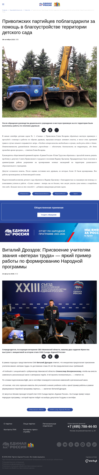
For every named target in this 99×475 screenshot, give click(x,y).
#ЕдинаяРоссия (60, 193)
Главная (4, 10)
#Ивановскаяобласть (42, 193)
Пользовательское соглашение (13, 462)
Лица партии (29, 424)
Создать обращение (48, 215)
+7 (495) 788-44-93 (82, 426)
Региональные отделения (49, 425)
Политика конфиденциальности (13, 464)
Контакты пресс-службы (30, 431)
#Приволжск (24, 193)
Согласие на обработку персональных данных (18, 468)
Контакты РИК (10, 430)
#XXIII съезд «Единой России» (60, 409)
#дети (76, 193)
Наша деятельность (16, 10)
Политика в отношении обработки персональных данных (22, 466)
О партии (8, 424)
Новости (27, 10)
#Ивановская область (36, 409)
